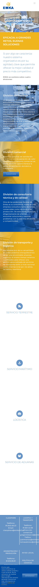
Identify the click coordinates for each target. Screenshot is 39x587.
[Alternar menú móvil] (35, 3)
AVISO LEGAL (28, 553)
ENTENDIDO (29, 576)
